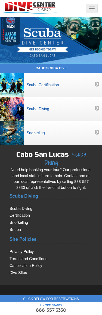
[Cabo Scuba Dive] (30, 7)
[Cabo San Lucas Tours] (51, 38)
